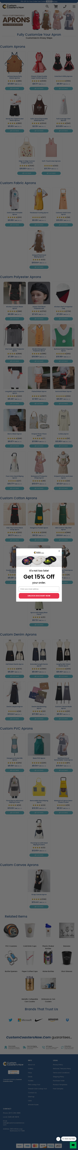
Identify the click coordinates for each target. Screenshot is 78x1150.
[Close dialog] (59, 551)
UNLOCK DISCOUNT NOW (39, 596)
